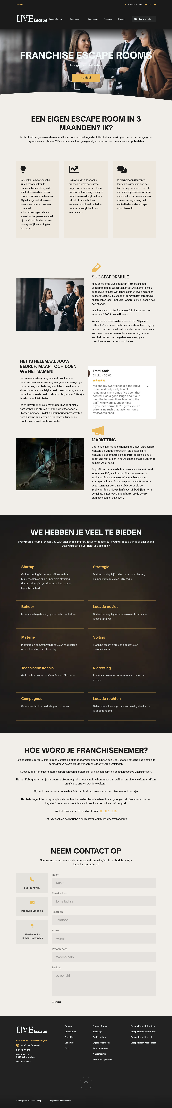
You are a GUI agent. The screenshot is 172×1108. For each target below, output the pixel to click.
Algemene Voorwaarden (60, 1101)
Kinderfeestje (99, 1054)
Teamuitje (97, 1031)
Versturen (56, 1002)
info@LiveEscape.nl (32, 910)
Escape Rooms (55, 19)
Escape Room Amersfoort (143, 1031)
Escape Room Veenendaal (143, 1042)
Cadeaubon (93, 19)
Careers (19, 5)
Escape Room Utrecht (141, 1037)
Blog (67, 1048)
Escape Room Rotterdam (142, 1026)
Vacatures (70, 1042)
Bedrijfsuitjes (99, 1037)
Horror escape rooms (103, 1059)
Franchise (108, 19)
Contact (121, 19)
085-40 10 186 (135, 4)
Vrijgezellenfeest (101, 1042)
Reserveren (75, 19)
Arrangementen (100, 1048)
